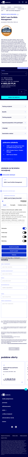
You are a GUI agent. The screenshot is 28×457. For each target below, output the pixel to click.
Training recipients (7, 106)
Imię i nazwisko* (5, 264)
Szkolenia (3, 7)
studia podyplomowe (7, 398)
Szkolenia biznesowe (17, 7)
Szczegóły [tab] (12, 205)
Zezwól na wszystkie (14, 246)
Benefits (4, 112)
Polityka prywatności (23, 435)
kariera (4, 421)
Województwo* (5, 284)
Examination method (7, 133)
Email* (2, 277)
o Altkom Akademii (7, 414)
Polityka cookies (15, 435)
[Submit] (19, 2)
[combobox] (19, 2)
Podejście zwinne (21, 8)
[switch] (24, 233)
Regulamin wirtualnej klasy (5, 435)
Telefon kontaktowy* (7, 270)
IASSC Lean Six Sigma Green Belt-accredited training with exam (15, 146)
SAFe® (2, 10)
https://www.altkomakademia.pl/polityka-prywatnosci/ (17, 343)
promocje (4, 402)
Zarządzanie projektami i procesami (8, 8)
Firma (2, 293)
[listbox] (14, 74)
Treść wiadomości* (6, 300)
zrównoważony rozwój (8, 417)
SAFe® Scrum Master (12, 154)
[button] (5, 2)
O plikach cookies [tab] (22, 205)
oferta (3, 410)
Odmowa (14, 254)
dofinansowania (6, 406)
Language (4, 128)
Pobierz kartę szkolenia (9, 14)
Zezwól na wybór (14, 250)
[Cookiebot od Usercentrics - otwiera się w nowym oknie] (20, 201)
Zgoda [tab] (4, 205)
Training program (6, 117)
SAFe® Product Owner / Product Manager (15, 151)
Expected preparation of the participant (12, 122)
